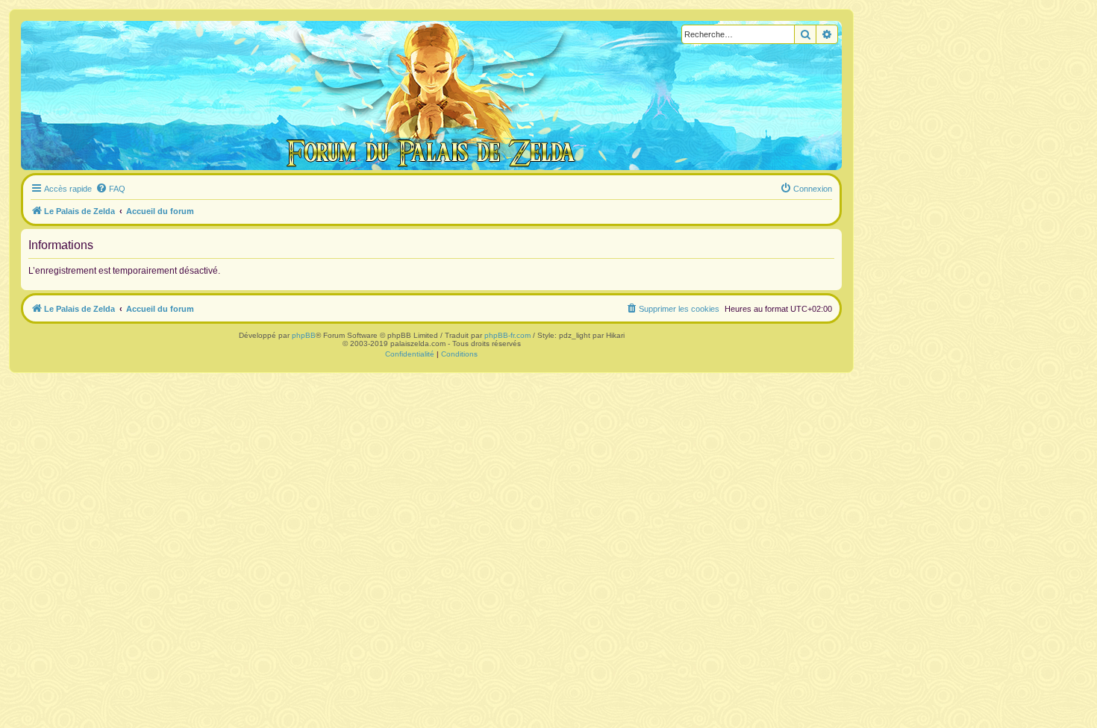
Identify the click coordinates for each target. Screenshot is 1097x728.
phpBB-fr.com (507, 335)
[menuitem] (110, 189)
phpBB (304, 335)
